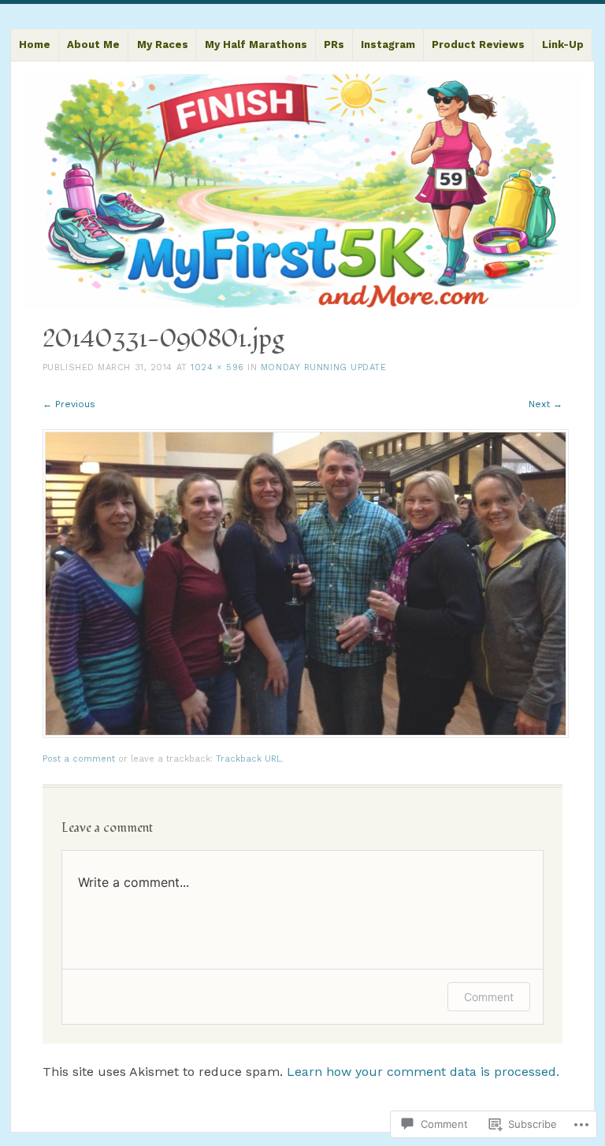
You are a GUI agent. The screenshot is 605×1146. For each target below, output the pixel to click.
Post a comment (79, 759)
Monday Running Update (324, 367)
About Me (93, 44)
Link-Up (563, 44)
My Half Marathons (256, 44)
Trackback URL (248, 759)
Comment (489, 996)
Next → (545, 404)
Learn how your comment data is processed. (423, 1071)
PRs (334, 44)
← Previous (69, 404)
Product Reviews (478, 44)
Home (34, 44)
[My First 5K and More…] (302, 191)
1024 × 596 (217, 367)
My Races (162, 44)
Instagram (388, 44)
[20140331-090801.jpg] (306, 734)
